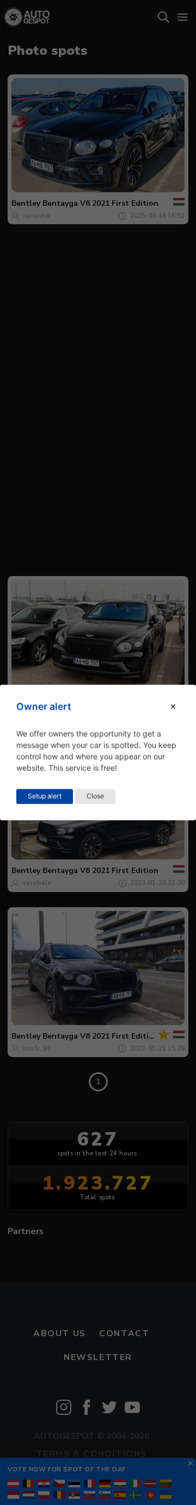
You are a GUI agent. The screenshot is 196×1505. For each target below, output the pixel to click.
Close (95, 796)
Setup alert (45, 796)
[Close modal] (173, 706)
